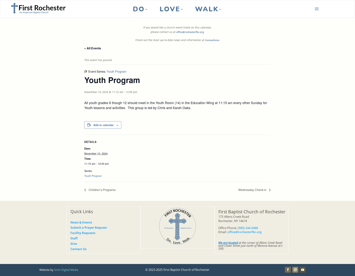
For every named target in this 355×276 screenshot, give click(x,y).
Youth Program (93, 176)
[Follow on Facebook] (288, 270)
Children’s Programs (102, 190)
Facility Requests (82, 233)
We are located (228, 243)
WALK (207, 10)
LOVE (170, 10)
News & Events (81, 222)
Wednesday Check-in (252, 190)
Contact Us (78, 249)
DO (139, 10)
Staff (73, 238)
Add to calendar (103, 125)
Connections (212, 40)
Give (73, 244)
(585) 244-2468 (248, 228)
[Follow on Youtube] (303, 270)
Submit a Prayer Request (88, 228)
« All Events (92, 48)
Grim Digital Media (66, 270)
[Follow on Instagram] (295, 270)
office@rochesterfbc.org (190, 32)
